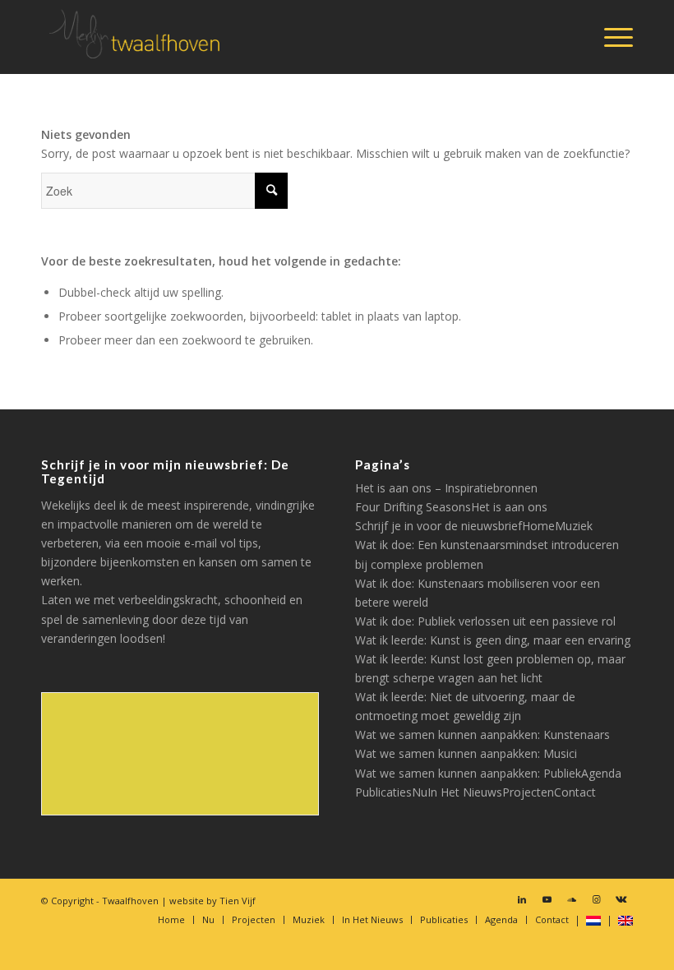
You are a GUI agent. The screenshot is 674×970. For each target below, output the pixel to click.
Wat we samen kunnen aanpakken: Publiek (468, 773)
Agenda (601, 773)
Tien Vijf (237, 900)
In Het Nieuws (464, 792)
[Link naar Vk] (620, 899)
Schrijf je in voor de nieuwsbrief (438, 526)
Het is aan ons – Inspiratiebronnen (446, 488)
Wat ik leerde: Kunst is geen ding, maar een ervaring (492, 640)
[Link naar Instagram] (596, 899)
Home (538, 526)
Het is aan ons (509, 507)
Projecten (528, 792)
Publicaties (383, 792)
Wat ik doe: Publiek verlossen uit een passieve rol (485, 621)
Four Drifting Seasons (413, 507)
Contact (575, 792)
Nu (419, 792)
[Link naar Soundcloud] (571, 899)
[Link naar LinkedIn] (522, 899)
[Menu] (610, 37)
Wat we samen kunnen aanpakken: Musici (466, 753)
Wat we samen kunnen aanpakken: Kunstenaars (482, 734)
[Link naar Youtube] (546, 899)
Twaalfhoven (130, 900)
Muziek (574, 526)
